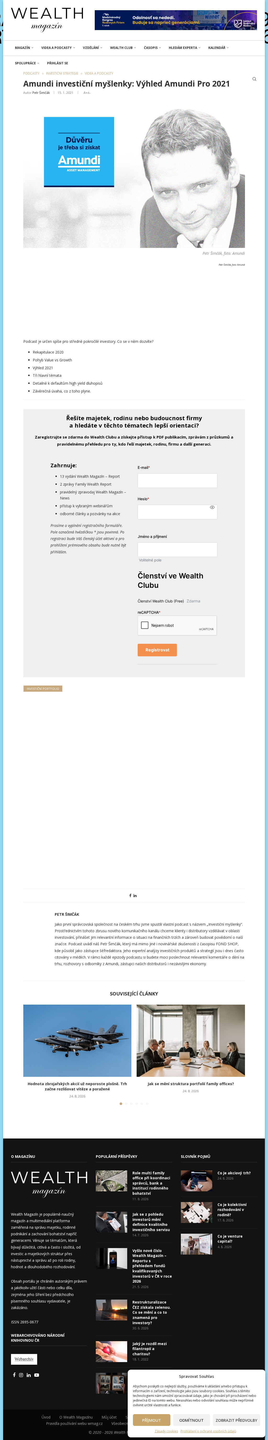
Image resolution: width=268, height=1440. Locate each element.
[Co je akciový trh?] (196, 1180)
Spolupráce (25, 63)
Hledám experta (183, 47)
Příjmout (151, 1420)
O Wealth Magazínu (76, 1417)
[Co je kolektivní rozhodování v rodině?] (196, 1212)
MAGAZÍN (22, 47)
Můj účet (109, 1417)
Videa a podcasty (56, 47)
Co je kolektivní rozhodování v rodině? (232, 1209)
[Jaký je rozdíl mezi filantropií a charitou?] (111, 1351)
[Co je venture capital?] (196, 1244)
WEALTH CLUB (121, 47)
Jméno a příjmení (152, 536)
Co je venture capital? (230, 1239)
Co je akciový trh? (234, 1172)
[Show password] (212, 507)
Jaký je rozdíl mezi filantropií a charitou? (149, 1348)
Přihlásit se (57, 63)
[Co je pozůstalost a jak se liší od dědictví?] (111, 1383)
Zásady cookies (166, 1431)
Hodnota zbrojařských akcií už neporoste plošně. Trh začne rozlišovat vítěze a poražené (77, 1086)
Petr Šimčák (41, 92)
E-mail (144, 467)
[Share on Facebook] (130, 895)
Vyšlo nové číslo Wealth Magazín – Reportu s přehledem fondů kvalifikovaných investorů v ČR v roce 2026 (152, 1266)
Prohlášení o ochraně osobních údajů (208, 1431)
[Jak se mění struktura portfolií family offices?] (191, 1041)
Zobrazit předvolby (236, 1420)
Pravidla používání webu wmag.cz (74, 1423)
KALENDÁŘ (216, 47)
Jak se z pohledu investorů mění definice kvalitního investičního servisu (151, 1222)
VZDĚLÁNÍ (91, 47)
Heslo (143, 499)
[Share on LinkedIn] (135, 895)
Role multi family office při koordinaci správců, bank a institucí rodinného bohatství (151, 1183)
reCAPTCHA (149, 612)
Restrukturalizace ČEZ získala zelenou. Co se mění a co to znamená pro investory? (151, 1312)
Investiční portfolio (43, 689)
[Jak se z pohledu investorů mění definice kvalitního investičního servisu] (111, 1222)
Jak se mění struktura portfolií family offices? (191, 1083)
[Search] (254, 79)
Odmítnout (191, 1420)
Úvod (46, 1417)
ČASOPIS (151, 47)
